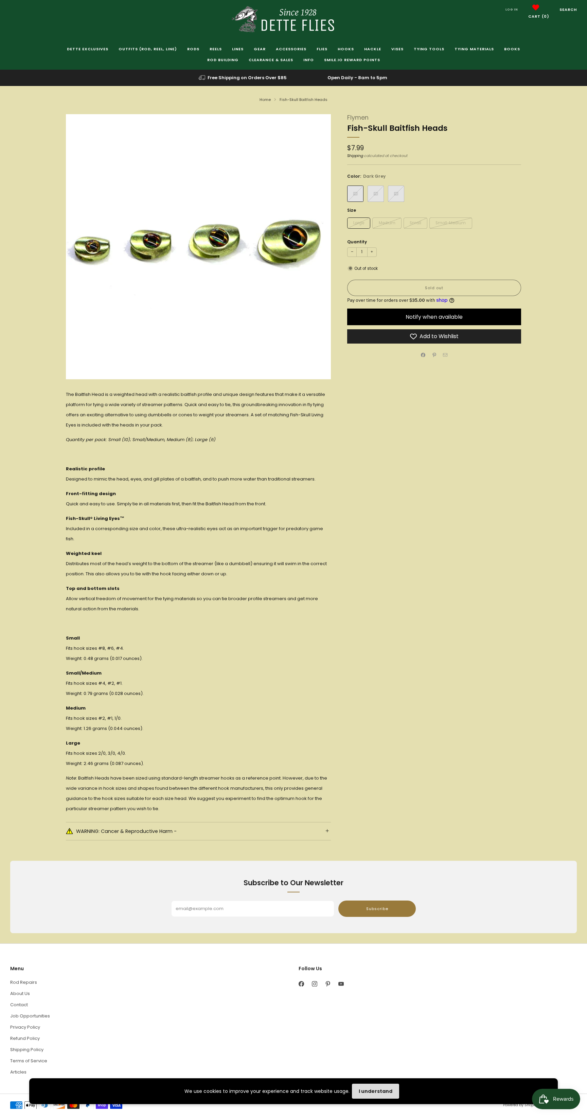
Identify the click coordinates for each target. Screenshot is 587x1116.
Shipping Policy (26, 1049)
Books (512, 49)
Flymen (358, 118)
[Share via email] (445, 355)
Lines (238, 49)
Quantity (357, 242)
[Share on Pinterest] (434, 355)
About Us (20, 993)
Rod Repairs (23, 982)
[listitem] (243, 78)
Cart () (538, 16)
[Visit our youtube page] (341, 984)
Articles (18, 1072)
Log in (511, 9)
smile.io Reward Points (352, 60)
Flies (322, 49)
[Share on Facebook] (423, 355)
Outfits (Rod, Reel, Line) (148, 49)
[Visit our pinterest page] (327, 984)
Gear (260, 49)
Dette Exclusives (87, 49)
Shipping (355, 155)
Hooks (346, 49)
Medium (387, 223)
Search (568, 9)
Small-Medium (450, 223)
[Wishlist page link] (535, 7)
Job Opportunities (30, 1016)
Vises (397, 49)
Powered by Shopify (520, 1105)
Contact (19, 1004)
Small (415, 223)
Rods (193, 49)
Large (358, 223)
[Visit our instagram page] (314, 984)
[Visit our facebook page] (301, 984)
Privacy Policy (25, 1027)
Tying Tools (429, 49)
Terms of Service (28, 1061)
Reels (216, 49)
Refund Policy (25, 1038)
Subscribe (377, 908)
